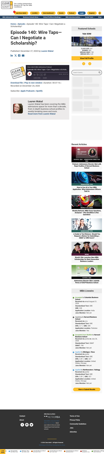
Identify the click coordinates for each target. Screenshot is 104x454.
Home (13, 24)
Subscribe (37, 78)
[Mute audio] (34, 75)
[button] (84, 64)
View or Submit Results (86, 389)
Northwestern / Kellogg (96, 450)
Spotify (39, 91)
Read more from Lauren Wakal (41, 114)
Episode (21, 24)
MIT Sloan (81, 450)
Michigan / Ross (22, 450)
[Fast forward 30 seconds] (45, 75)
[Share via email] (23, 55)
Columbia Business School (36, 450)
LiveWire (2, 451)
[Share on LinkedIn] (12, 55)
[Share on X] (15, 55)
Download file (17, 83)
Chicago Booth (11, 450)
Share (45, 78)
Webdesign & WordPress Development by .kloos (52, 445)
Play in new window (33, 83)
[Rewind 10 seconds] (37, 75)
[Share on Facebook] (19, 55)
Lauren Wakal (47, 51)
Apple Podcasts (28, 91)
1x (41, 74)
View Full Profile (87, 58)
